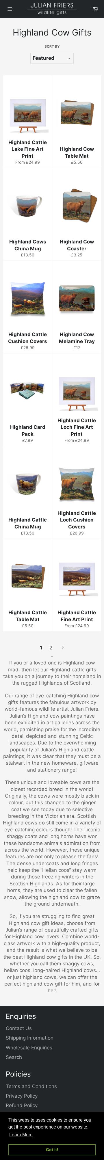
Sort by (52, 46)
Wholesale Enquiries (29, 1048)
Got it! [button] (52, 1149)
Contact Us (19, 1028)
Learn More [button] (21, 1134)
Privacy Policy (22, 1096)
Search (14, 1057)
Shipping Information (29, 1038)
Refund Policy (22, 1105)
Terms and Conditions (31, 1086)
